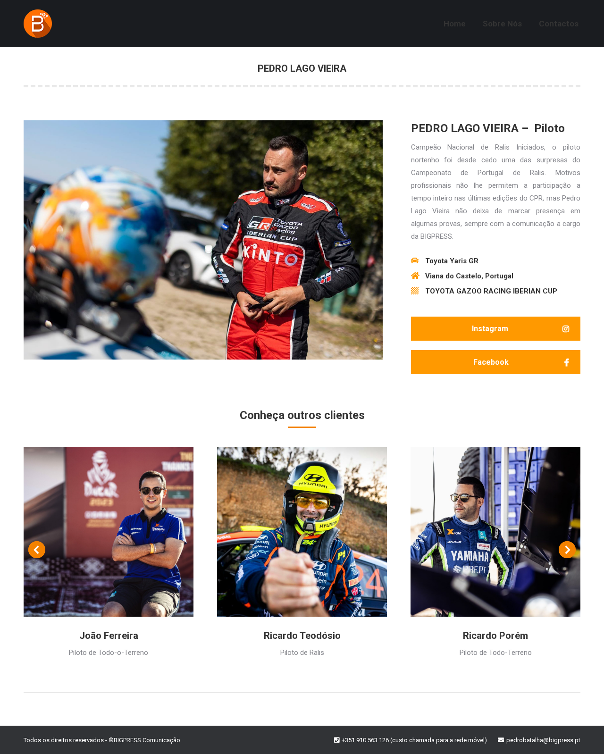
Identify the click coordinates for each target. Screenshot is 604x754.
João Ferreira (108, 635)
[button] (495, 329)
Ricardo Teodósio (302, 635)
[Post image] (108, 532)
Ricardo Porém (495, 635)
